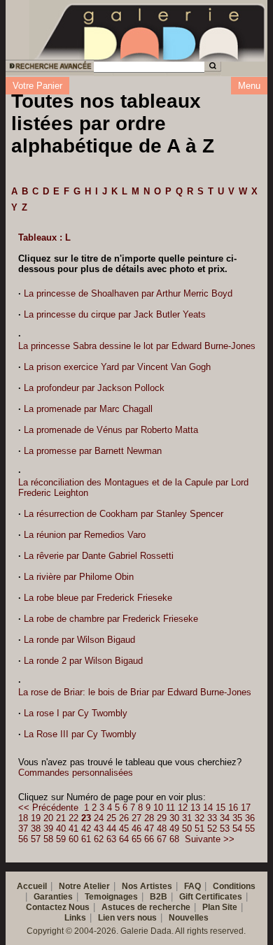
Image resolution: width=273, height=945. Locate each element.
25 (111, 818)
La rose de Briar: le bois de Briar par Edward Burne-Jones (134, 692)
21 (61, 818)
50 (187, 828)
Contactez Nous (58, 907)
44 (111, 828)
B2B (158, 897)
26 (124, 818)
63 (111, 839)
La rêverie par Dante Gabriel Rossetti (99, 555)
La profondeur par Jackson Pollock (94, 388)
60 (73, 839)
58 (48, 839)
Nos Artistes (147, 886)
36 (250, 818)
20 (48, 818)
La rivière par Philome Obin (79, 576)
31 (187, 818)
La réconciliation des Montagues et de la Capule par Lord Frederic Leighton (133, 487)
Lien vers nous (127, 918)
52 (212, 828)
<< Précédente (48, 807)
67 (162, 839)
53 (225, 828)
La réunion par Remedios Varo (85, 535)
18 (23, 818)
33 (212, 818)
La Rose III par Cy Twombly (80, 734)
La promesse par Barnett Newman (93, 451)
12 (183, 807)
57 (36, 839)
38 (36, 828)
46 (136, 828)
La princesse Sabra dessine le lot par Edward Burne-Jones (136, 346)
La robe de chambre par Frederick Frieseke (111, 618)
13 (195, 807)
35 (237, 818)
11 (170, 807)
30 (174, 818)
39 (48, 828)
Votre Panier (37, 85)
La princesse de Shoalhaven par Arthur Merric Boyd (128, 293)
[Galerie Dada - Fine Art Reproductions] (151, 30)
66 (149, 839)
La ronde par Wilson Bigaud (79, 639)
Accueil (32, 886)
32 (199, 818)
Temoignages (111, 897)
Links (75, 918)
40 (61, 828)
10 (158, 807)
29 (162, 818)
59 (61, 839)
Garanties (53, 897)
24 (99, 818)
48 (162, 828)
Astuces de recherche (146, 907)
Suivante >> (209, 839)
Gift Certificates (210, 897)
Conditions (234, 886)
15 (220, 807)
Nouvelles (189, 918)
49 (174, 828)
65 (136, 839)
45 (124, 828)
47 (149, 828)
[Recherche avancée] (49, 68)
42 (86, 828)
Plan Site (219, 907)
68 (174, 839)
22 (73, 818)
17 (246, 807)
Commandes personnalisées (75, 772)
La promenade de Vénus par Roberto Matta (111, 430)
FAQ (192, 886)
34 (225, 818)
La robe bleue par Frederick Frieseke (98, 597)
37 (23, 828)
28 (149, 818)
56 (23, 839)
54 (237, 828)
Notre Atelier (84, 886)
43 (99, 828)
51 (199, 828)
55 (250, 828)
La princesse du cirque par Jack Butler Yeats (115, 314)
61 (86, 839)
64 (124, 839)
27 (136, 818)
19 (36, 818)
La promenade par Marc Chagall (88, 409)
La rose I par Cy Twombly (75, 713)
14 (208, 807)
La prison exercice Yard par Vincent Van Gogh (117, 367)
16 (233, 807)
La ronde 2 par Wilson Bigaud (83, 660)
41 (73, 828)
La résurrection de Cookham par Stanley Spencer (123, 514)
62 (99, 839)
